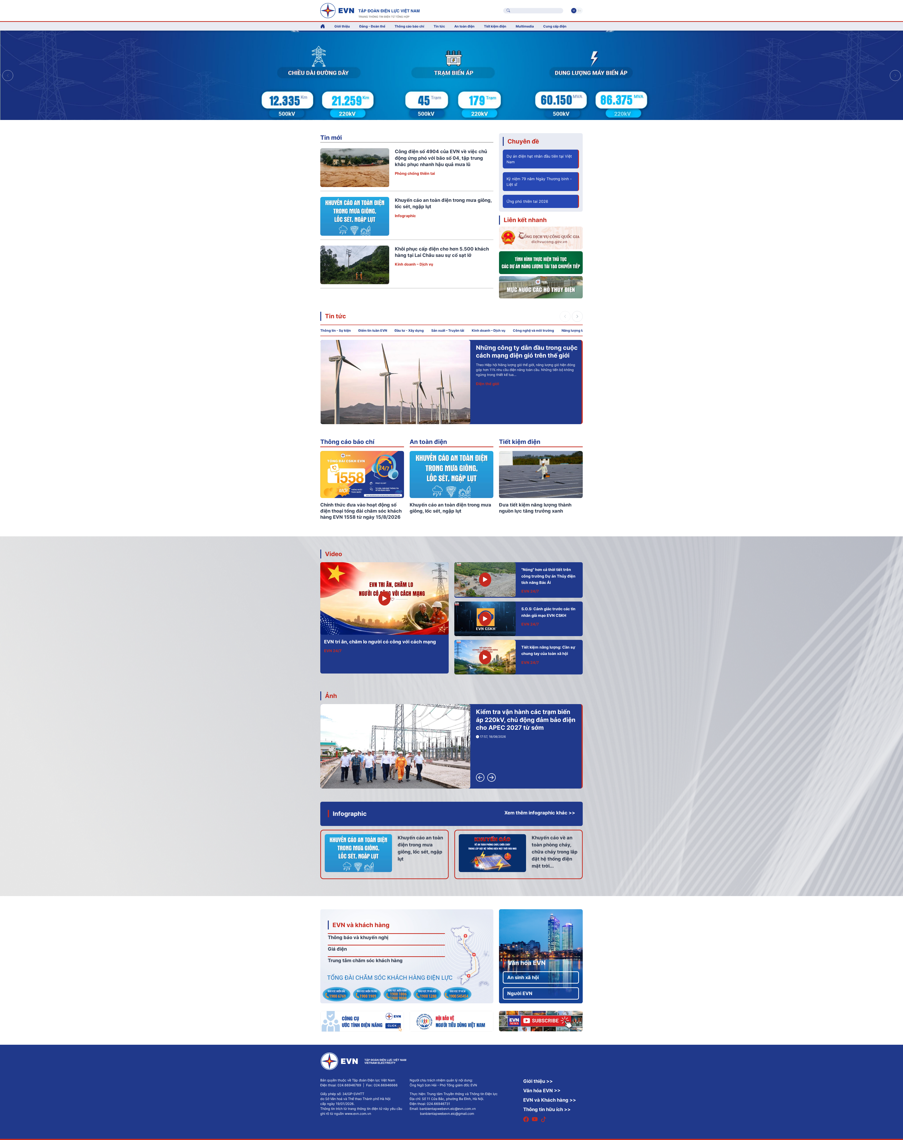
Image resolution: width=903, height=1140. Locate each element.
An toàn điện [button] (464, 26)
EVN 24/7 (333, 650)
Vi (574, 10)
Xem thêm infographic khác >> (539, 813)
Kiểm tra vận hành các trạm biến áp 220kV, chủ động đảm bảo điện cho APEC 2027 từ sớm (525, 719)
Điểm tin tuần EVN (372, 330)
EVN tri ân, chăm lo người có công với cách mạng (380, 642)
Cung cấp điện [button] (554, 26)
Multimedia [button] (525, 26)
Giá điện (337, 949)
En (579, 10)
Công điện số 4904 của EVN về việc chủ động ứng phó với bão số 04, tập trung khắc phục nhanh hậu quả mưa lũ (441, 158)
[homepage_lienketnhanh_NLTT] (541, 262)
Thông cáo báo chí (409, 26)
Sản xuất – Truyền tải (447, 330)
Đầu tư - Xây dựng (409, 330)
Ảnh (331, 695)
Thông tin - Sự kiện (335, 330)
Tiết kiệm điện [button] (495, 26)
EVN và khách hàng (361, 925)
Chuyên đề (523, 141)
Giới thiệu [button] (342, 26)
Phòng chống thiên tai (415, 173)
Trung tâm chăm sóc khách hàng (365, 960)
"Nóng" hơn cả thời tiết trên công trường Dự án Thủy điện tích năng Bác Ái (548, 576)
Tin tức (335, 316)
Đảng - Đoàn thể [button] (372, 26)
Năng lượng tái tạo (576, 330)
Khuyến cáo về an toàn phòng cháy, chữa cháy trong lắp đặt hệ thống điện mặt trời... (555, 852)
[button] (895, 75)
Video (333, 554)
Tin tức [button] (439, 26)
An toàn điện (428, 441)
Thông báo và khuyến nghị (358, 937)
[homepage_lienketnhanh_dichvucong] (541, 237)
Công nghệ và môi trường (533, 330)
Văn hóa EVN (527, 962)
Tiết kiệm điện (519, 441)
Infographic (405, 215)
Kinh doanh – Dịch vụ (414, 264)
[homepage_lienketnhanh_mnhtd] (541, 286)
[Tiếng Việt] (370, 10)
